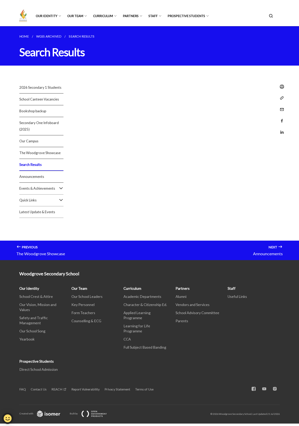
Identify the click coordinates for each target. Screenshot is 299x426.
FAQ (22, 389)
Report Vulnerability (85, 389)
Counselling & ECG (86, 321)
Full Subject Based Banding (144, 347)
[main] (149, 143)
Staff (153, 16)
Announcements (31, 176)
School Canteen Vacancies (39, 99)
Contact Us (39, 389)
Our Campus (28, 141)
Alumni (181, 296)
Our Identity (46, 16)
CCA (127, 339)
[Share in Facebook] (281, 118)
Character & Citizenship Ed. (145, 304)
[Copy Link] (281, 98)
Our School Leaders (87, 296)
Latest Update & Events (37, 212)
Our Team (75, 16)
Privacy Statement (117, 389)
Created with (26, 413)
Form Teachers (83, 312)
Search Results (30, 164)
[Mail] (281, 107)
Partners (131, 16)
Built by (74, 413)
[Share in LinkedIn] (281, 130)
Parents (182, 321)
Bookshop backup (32, 111)
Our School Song (32, 331)
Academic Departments (142, 296)
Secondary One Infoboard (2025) (39, 126)
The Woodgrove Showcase (40, 153)
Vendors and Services (193, 304)
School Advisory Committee (197, 312)
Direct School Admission (38, 369)
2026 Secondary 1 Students (40, 87)
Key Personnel (83, 304)
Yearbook (27, 339)
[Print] (281, 87)
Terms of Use (144, 389)
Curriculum (103, 16)
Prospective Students (186, 16)
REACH (56, 389)
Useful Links (237, 296)
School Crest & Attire (36, 296)
